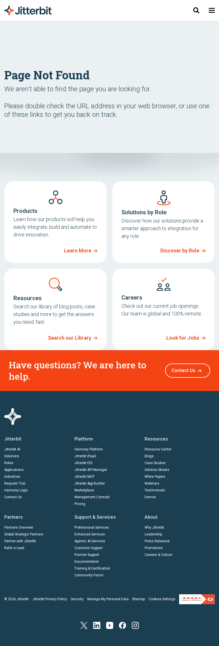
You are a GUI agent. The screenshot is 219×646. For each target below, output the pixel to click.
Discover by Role (179, 251)
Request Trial (14, 483)
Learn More (77, 251)
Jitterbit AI (12, 449)
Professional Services (91, 527)
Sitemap (138, 599)
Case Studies (155, 463)
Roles (8, 463)
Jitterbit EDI (83, 463)
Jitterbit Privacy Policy (50, 599)
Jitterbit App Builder (89, 483)
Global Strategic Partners (23, 534)
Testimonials (155, 490)
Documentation (86, 562)
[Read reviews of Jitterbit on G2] (197, 599)
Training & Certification (92, 568)
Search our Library (69, 338)
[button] (212, 10)
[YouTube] (109, 625)
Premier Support (86, 555)
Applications (14, 470)
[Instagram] (135, 625)
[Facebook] (122, 625)
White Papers (155, 477)
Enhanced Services (89, 534)
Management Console (92, 497)
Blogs (149, 456)
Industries (12, 477)
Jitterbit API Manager (90, 470)
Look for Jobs (182, 338)
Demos (150, 497)
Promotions (154, 548)
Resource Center (158, 449)
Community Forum (89, 575)
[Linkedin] (96, 625)
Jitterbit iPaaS (85, 456)
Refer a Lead (14, 548)
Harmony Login (16, 490)
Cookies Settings (162, 599)
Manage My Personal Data (108, 599)
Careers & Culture (158, 555)
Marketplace (84, 490)
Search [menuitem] (196, 10)
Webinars (152, 483)
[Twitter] (84, 625)
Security (77, 599)
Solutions (11, 456)
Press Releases (157, 541)
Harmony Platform (88, 449)
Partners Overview (18, 527)
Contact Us (183, 370)
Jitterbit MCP (84, 477)
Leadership (153, 534)
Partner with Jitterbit (20, 541)
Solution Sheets (157, 470)
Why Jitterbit (154, 527)
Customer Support (88, 548)
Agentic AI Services (89, 541)
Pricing (79, 504)
